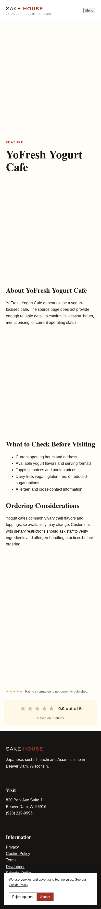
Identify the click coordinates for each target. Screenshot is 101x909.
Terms (11, 860)
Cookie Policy (18, 853)
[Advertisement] (50, 72)
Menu (89, 10)
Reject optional (22, 897)
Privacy (12, 847)
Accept (45, 897)
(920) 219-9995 (19, 813)
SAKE (29, 10)
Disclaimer (15, 867)
